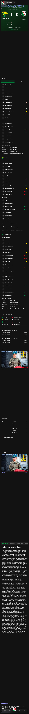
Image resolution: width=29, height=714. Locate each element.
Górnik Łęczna (7, 157)
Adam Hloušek (8, 252)
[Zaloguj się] (1, 9)
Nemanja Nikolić (8, 295)
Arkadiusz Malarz (9, 240)
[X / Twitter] (2, 703)
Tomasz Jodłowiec (9, 289)
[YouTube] (4, 703)
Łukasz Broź (7, 243)
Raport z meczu (5, 543)
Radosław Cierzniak (9, 276)
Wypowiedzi (12, 543)
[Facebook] (1, 703)
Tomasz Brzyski (8, 282)
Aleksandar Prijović (9, 271)
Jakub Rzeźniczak (8, 246)
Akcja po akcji (20, 543)
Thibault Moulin (8, 261)
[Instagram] (5, 703)
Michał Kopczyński (9, 258)
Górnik (7, 81)
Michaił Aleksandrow (9, 292)
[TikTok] (8, 703)
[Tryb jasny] (1, 8)
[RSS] (9, 703)
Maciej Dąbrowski (9, 279)
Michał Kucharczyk (9, 264)
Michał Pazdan (8, 249)
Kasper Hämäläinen (9, 255)
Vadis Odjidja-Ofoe (9, 286)
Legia (21, 81)
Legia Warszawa (7, 234)
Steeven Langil (8, 267)
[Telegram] (6, 703)
